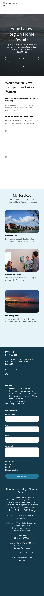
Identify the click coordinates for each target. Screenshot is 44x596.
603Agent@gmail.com (22, 526)
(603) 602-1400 (12, 523)
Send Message (22, 476)
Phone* (8, 436)
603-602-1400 (22, 52)
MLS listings (24, 121)
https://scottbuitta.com (21, 528)
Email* (7, 425)
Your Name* (10, 415)
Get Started (22, 58)
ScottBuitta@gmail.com (27, 523)
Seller (9, 467)
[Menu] (39, 7)
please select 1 (10, 461)
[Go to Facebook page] (6, 374)
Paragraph (9, 446)
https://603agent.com (22, 530)
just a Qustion (12, 470)
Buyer (9, 464)
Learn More (22, 67)
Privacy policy (22, 560)
